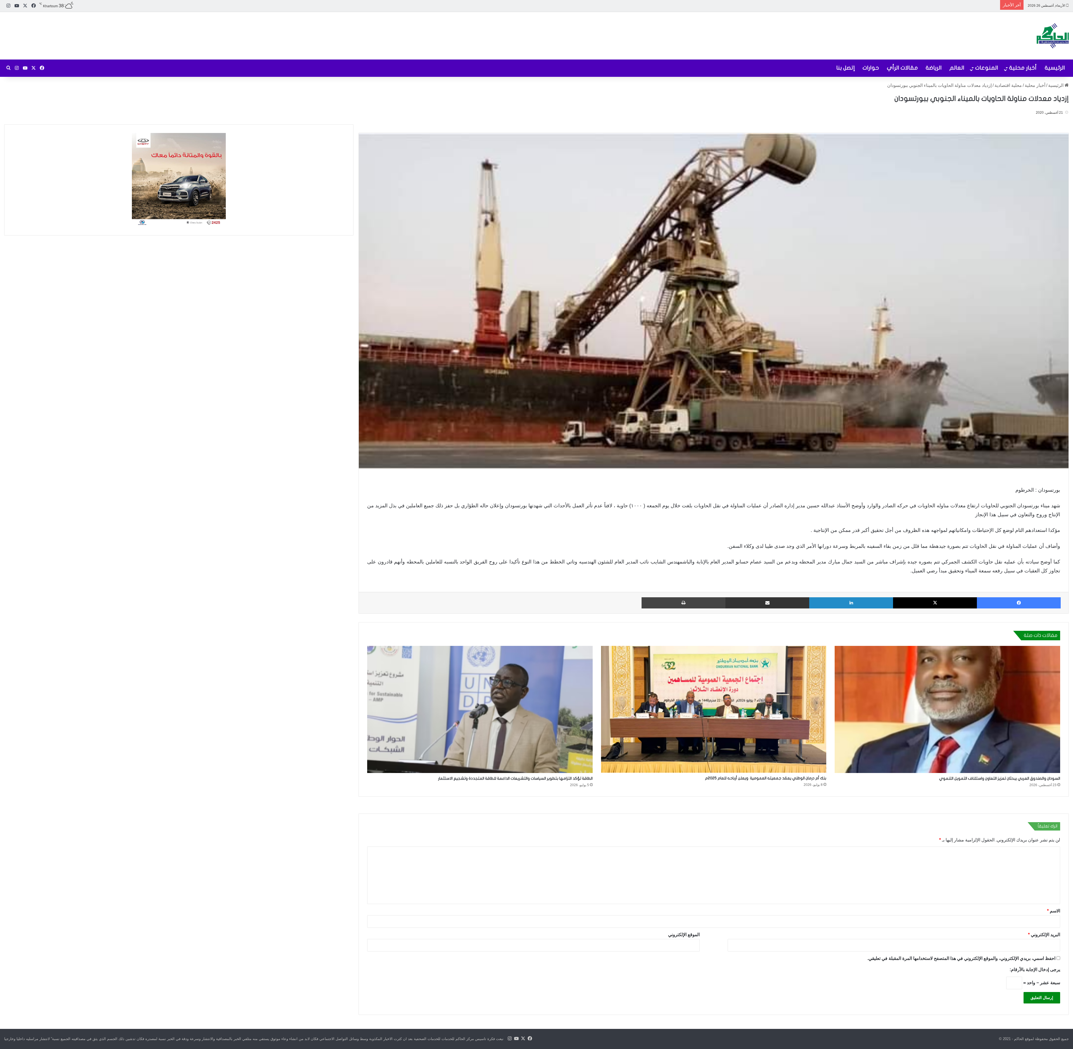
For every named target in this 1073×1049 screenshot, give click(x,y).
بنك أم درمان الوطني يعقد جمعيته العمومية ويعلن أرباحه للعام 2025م (765, 778)
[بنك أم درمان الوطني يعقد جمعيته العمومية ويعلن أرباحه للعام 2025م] (714, 709)
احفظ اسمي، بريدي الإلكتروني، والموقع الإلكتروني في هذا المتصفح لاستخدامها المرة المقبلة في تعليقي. (961, 958)
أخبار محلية (1023, 68)
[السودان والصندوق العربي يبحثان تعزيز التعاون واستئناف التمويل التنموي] (947, 709)
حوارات (871, 68)
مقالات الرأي (902, 68)
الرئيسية (1055, 68)
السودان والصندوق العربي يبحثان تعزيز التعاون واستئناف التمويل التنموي (999, 778)
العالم (956, 68)
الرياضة (934, 68)
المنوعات (986, 68)
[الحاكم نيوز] (1053, 35)
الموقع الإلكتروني (684, 934)
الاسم (1053, 910)
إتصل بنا (845, 68)
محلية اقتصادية (1008, 85)
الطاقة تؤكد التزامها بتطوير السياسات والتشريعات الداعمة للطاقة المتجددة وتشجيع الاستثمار (515, 778)
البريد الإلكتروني (1044, 934)
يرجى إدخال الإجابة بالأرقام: (1035, 969)
